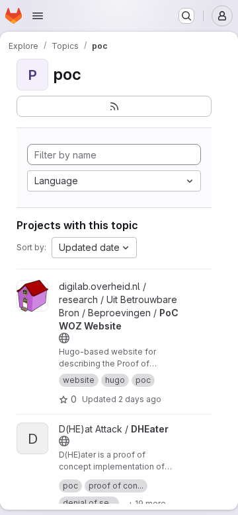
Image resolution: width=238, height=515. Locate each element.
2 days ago (139, 399)
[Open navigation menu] (37, 15)
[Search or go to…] (186, 16)
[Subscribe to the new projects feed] (114, 106)
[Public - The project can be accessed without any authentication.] (64, 338)
